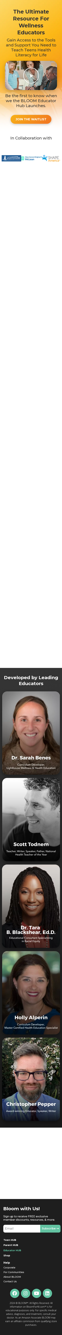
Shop (6, 1255)
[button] (31, 75)
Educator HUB (12, 1250)
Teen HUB (9, 1239)
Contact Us (10, 1281)
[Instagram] (25, 1293)
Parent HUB (10, 1245)
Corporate (9, 1267)
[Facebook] (14, 1293)
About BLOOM (12, 1276)
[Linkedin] (47, 1293)
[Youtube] (36, 1293)
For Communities (13, 1272)
